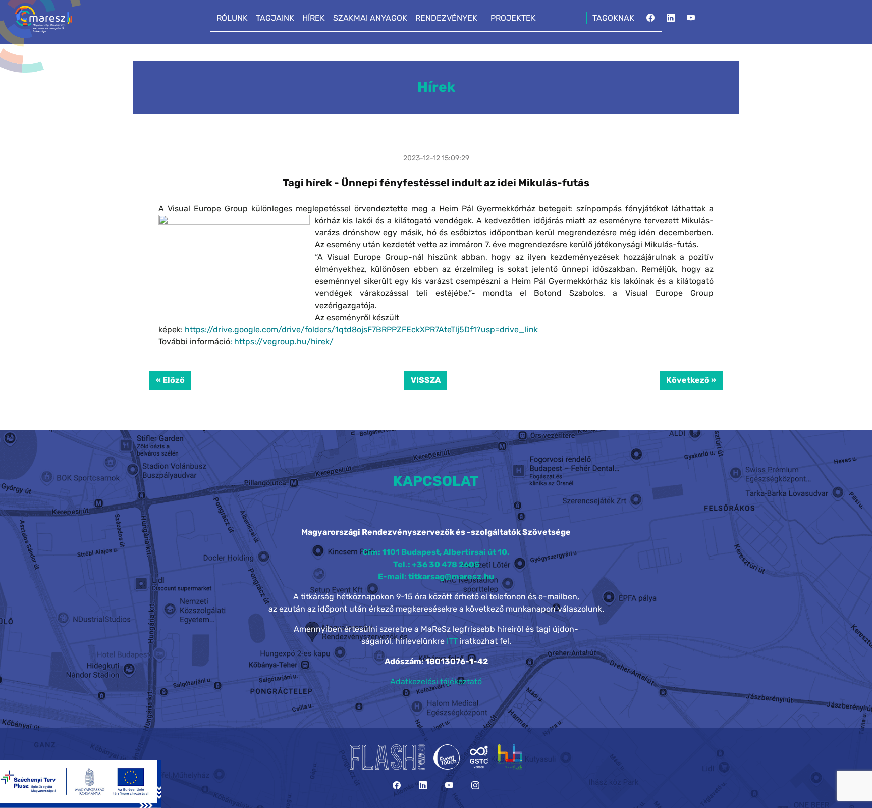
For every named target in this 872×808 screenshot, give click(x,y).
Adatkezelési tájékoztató (436, 681)
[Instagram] (475, 785)
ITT (452, 641)
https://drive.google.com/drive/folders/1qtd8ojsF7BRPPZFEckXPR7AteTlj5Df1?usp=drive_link (361, 329)
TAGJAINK (275, 18)
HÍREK (313, 18)
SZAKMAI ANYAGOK (370, 18)
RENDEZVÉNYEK (446, 18)
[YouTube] (691, 20)
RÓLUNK (232, 18)
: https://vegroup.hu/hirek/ (282, 341)
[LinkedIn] (671, 20)
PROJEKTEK (513, 18)
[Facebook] (650, 20)
